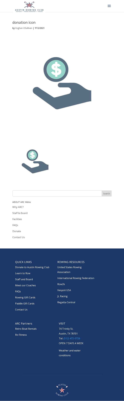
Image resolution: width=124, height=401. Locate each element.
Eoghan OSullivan (23, 28)
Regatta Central (66, 302)
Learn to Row (22, 273)
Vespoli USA (64, 290)
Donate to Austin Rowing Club (32, 267)
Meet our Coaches (25, 285)
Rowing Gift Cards (25, 297)
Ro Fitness (21, 334)
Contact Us (18, 237)
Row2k (61, 284)
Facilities (17, 219)
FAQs (15, 225)
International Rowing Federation (75, 278)
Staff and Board (24, 279)
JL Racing (62, 296)
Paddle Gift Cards (24, 303)
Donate (16, 231)
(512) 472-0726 (72, 338)
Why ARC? (18, 207)
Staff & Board (20, 213)
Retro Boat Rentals (26, 328)
